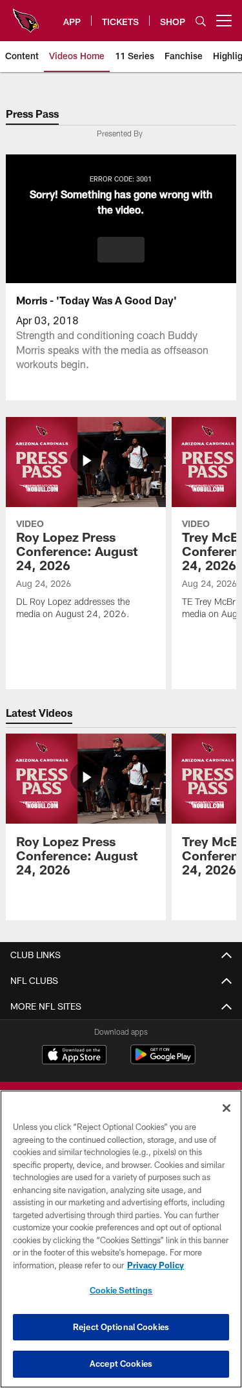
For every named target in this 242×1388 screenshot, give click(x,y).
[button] (121, 250)
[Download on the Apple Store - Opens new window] (74, 1056)
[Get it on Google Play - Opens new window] (163, 1061)
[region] (121, 1239)
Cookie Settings (121, 1290)
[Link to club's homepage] (25, 15)
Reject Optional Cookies (121, 1327)
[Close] (226, 1108)
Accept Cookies (121, 1363)
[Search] (201, 21)
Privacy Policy (155, 1265)
